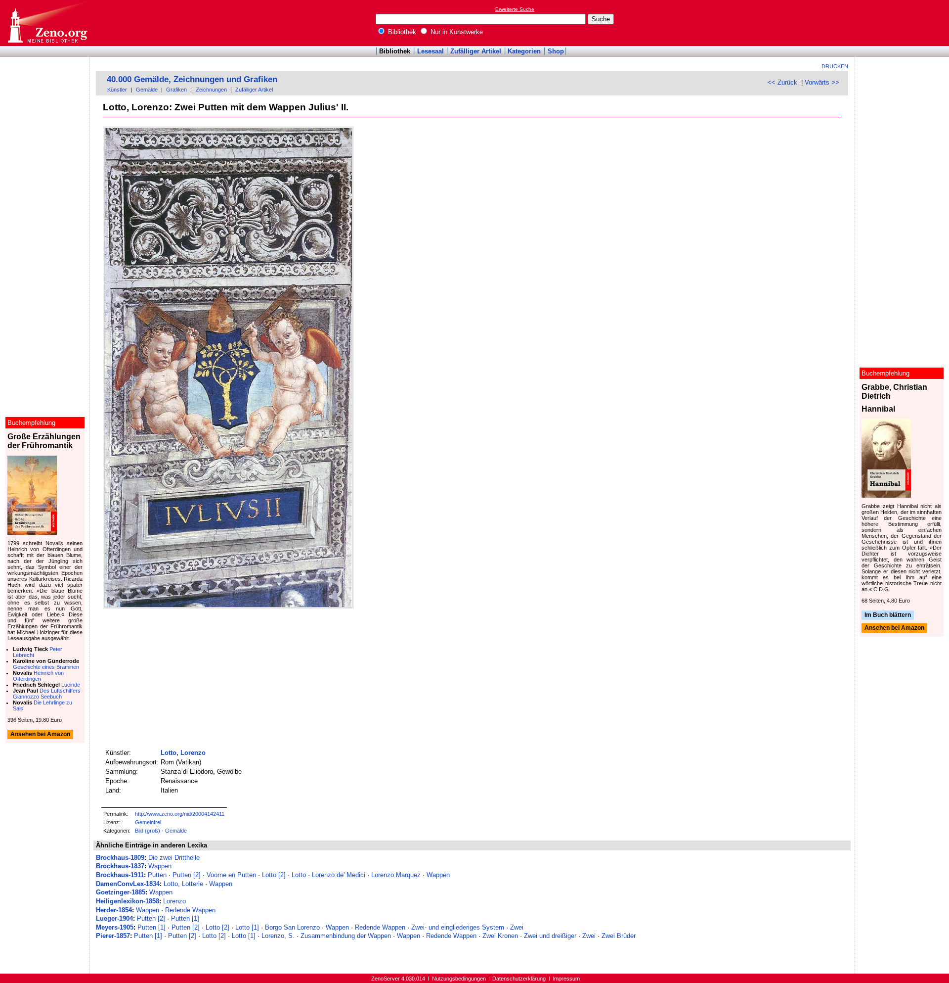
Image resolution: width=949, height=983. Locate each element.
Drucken (834, 66)
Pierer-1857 (113, 935)
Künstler (117, 90)
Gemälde (147, 90)
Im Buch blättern (887, 614)
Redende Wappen (190, 910)
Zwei (516, 927)
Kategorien (524, 51)
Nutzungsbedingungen (459, 979)
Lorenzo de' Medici (338, 875)
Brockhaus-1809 (120, 857)
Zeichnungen (211, 90)
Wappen (160, 866)
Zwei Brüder (619, 935)
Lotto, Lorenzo (183, 752)
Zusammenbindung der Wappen (346, 935)
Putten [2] (187, 875)
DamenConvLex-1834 (128, 884)
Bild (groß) (147, 831)
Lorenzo (174, 901)
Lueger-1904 (114, 918)
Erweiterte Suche (514, 9)
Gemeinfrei (148, 822)
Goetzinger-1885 (120, 892)
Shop (556, 51)
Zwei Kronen (500, 935)
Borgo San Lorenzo (292, 927)
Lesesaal (430, 51)
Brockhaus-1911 (120, 875)
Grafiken (176, 90)
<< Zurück (782, 82)
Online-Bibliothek (47, 23)
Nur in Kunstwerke (456, 32)
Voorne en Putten (231, 875)
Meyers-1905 (114, 927)
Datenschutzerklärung (519, 979)
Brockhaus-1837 (120, 866)
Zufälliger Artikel (475, 51)
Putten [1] (185, 918)
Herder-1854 (114, 910)
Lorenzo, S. (278, 935)
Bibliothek (401, 32)
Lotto (299, 875)
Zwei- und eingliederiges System (457, 927)
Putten (157, 875)
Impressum (566, 979)
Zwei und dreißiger (550, 935)
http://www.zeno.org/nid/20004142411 (179, 814)
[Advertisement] (903, 22)
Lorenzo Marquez (396, 875)
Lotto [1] (247, 927)
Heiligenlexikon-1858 (127, 901)
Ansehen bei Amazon (894, 628)
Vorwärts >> (822, 82)
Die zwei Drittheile (174, 857)
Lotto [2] (274, 875)
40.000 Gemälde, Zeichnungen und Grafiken (192, 79)
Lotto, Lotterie (183, 884)
